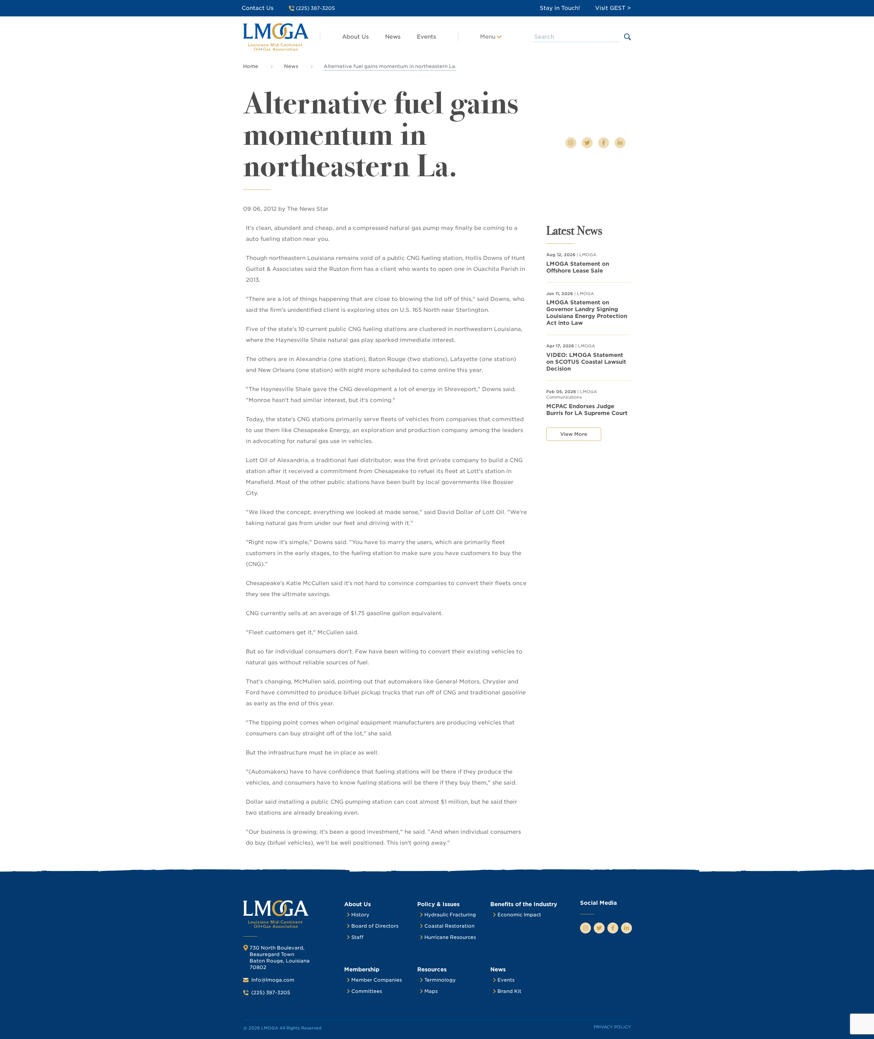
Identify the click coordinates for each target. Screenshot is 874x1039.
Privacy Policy (612, 1026)
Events (426, 36)
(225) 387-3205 (270, 992)
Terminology (440, 980)
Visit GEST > (613, 8)
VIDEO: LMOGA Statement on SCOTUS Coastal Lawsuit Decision (586, 362)
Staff (357, 937)
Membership (361, 969)
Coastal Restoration (449, 926)
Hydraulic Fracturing (450, 914)
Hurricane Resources (450, 937)
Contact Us (257, 8)
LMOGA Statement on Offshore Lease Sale (577, 267)
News (392, 36)
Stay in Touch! (560, 8)
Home (250, 66)
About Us (355, 36)
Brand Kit (509, 991)
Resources (432, 969)
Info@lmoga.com (272, 980)
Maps (431, 991)
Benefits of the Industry (523, 904)
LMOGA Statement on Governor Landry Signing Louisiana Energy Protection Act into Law (586, 312)
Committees (366, 991)
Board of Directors (374, 926)
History (360, 914)
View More (573, 434)
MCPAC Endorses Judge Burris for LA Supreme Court (587, 409)
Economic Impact (519, 914)
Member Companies (376, 980)
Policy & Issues (438, 904)
